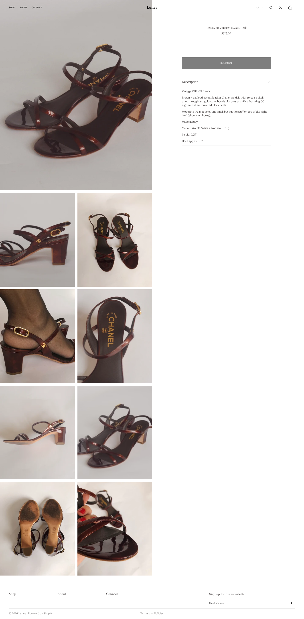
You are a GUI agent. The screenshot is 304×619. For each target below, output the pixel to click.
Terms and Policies (152, 613)
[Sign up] (290, 603)
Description (190, 82)
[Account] (280, 7)
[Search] (271, 7)
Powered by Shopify (40, 613)
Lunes (22, 613)
